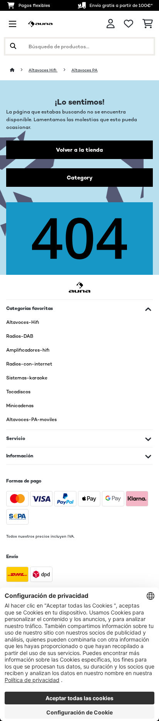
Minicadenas (20, 406)
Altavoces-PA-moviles (31, 419)
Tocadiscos (18, 392)
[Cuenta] (111, 24)
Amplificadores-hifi (27, 350)
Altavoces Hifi (43, 70)
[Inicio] (19, 70)
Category (80, 177)
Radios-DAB (19, 336)
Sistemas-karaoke (26, 378)
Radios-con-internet (29, 364)
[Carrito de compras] (147, 24)
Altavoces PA (84, 70)
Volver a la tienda (79, 149)
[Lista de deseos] (128, 24)
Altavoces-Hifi (22, 322)
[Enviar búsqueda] (13, 46)
